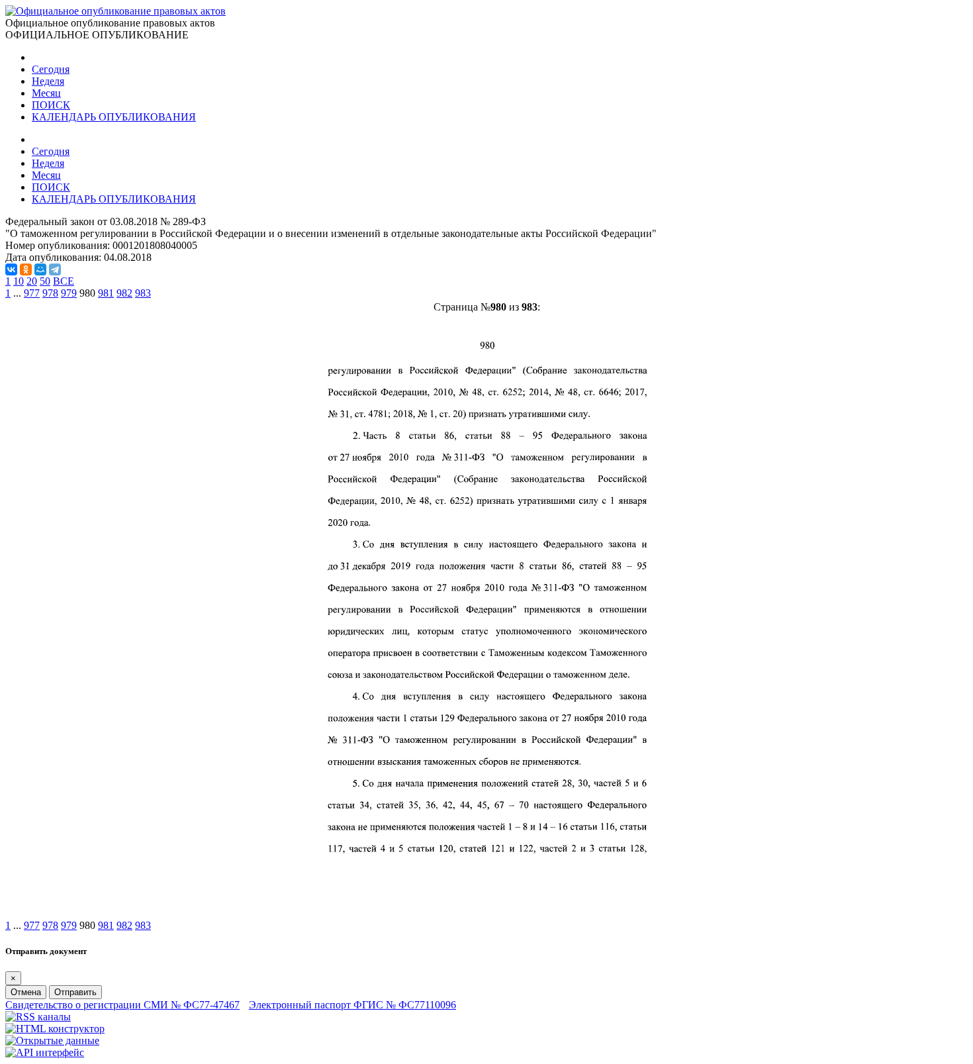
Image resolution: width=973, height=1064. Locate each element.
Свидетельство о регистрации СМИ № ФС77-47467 (122, 1004)
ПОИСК (51, 105)
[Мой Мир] (40, 269)
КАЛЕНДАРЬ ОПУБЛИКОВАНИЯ (114, 116)
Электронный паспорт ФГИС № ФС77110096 (352, 1004)
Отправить (75, 992)
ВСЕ (63, 281)
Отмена (26, 992)
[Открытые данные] (52, 1040)
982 (124, 293)
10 (18, 281)
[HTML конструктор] (55, 1028)
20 (31, 281)
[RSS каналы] (38, 1016)
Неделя (48, 81)
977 (32, 293)
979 (69, 293)
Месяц (46, 93)
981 (106, 293)
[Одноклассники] (26, 269)
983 (143, 293)
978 (50, 293)
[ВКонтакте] (11, 269)
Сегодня (51, 69)
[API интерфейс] (44, 1052)
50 (45, 281)
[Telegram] (55, 269)
